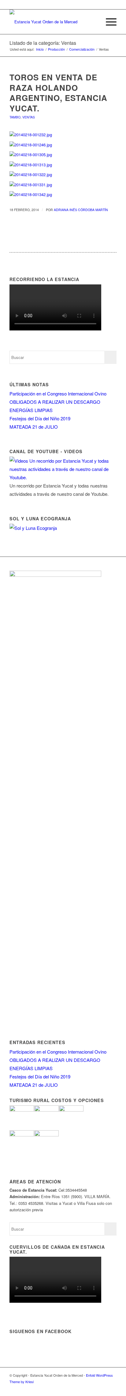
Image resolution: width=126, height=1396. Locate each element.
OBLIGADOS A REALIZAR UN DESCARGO (54, 402)
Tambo (14, 117)
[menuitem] (94, 22)
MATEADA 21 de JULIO (33, 426)
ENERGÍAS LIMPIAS (31, 410)
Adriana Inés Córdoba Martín (81, 209)
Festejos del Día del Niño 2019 (39, 418)
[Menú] (108, 22)
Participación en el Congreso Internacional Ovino (57, 393)
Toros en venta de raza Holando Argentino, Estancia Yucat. (58, 92)
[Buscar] (94, 22)
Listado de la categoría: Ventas (42, 42)
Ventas (28, 117)
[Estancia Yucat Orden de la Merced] (52, 22)
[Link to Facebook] (102, 1388)
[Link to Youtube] (112, 1388)
